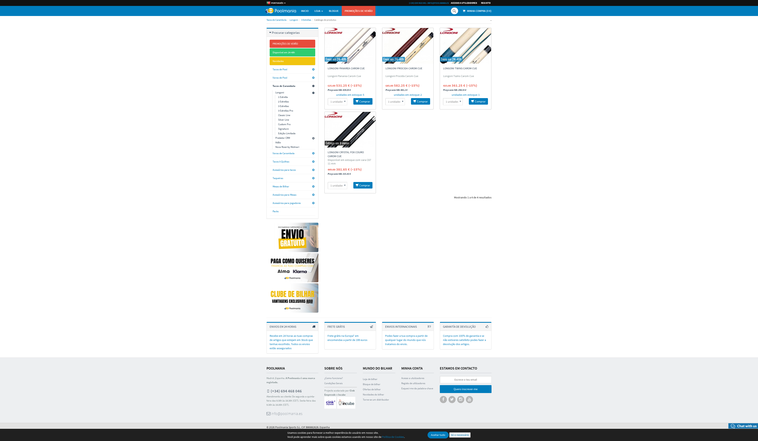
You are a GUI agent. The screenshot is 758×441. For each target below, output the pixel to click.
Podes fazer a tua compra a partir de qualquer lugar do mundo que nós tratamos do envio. (406, 340)
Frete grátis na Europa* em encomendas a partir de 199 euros (347, 338)
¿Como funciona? (333, 378)
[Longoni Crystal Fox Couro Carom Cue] (350, 129)
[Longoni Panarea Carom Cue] (350, 46)
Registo (486, 2)
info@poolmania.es (438, 3)
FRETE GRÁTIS (336, 326)
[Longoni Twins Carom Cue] (465, 46)
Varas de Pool (280, 77)
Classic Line (284, 115)
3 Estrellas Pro (285, 110)
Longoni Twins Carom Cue (460, 68)
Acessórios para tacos (284, 170)
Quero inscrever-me (466, 389)
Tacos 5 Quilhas (281, 161)
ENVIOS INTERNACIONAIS (401, 326)
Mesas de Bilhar (281, 186)
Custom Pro (284, 124)
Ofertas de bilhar (372, 389)
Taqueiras (278, 178)
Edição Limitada (287, 133)
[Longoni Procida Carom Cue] (407, 46)
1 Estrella (283, 97)
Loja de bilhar (370, 379)
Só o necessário (460, 435)
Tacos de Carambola (276, 19)
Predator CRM (282, 138)
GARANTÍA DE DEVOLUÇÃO (459, 326)
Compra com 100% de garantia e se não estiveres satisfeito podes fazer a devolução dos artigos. (464, 340)
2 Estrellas (283, 101)
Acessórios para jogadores (287, 203)
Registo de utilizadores (413, 383)
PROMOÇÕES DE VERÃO (358, 11)
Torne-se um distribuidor (376, 399)
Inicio (305, 11)
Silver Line (283, 119)
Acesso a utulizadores (412, 378)
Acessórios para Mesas (284, 194)
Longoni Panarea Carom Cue (346, 68)
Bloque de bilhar (371, 384)
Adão (278, 142)
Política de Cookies (393, 437)
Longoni (294, 19)
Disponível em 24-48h (284, 52)
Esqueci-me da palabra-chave (417, 388)
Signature (283, 128)
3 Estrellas (306, 19)
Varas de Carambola (284, 153)
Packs (276, 211)
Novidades (278, 61)
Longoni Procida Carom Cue (404, 68)
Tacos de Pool (280, 69)
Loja (317, 11)
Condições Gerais (333, 383)
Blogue (334, 11)
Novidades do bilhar (373, 394)
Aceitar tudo (438, 435)
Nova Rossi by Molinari (287, 147)
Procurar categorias (286, 32)
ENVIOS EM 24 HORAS (283, 326)
